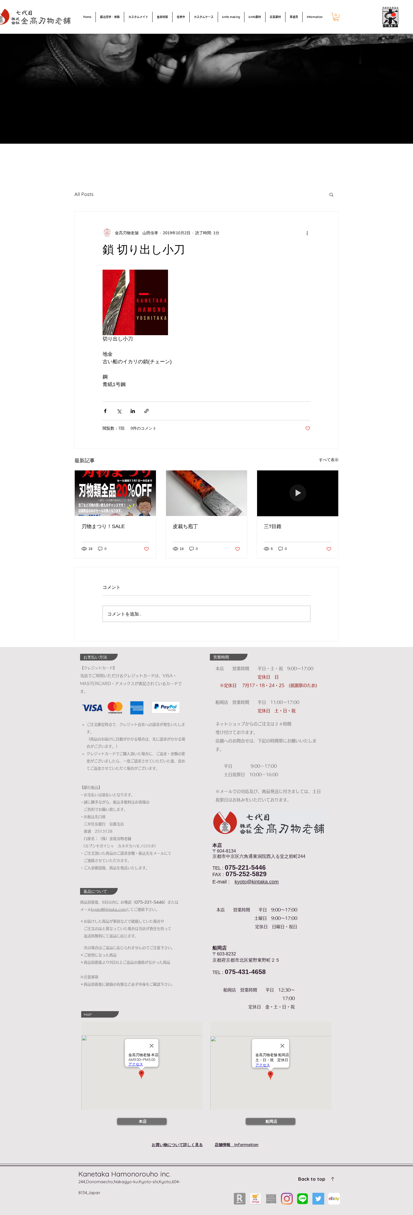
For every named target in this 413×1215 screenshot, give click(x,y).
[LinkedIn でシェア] (132, 411)
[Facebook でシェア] (105, 411)
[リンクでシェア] (146, 411)
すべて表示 (329, 459)
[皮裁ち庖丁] (206, 493)
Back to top (311, 1179)
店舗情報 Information (236, 1144)
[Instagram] (287, 1199)
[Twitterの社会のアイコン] (318, 1199)
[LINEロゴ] (302, 1199)
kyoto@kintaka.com (257, 882)
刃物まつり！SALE (103, 526)
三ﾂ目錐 (273, 526)
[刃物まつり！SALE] (115, 493)
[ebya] (334, 1199)
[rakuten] (240, 1199)
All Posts (84, 194)
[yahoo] (255, 1199)
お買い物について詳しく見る (177, 1144)
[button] (336, 17)
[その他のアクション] (307, 232)
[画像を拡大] (135, 302)
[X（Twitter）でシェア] (119, 411)
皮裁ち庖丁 (185, 526)
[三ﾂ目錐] (297, 493)
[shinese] (271, 1199)
